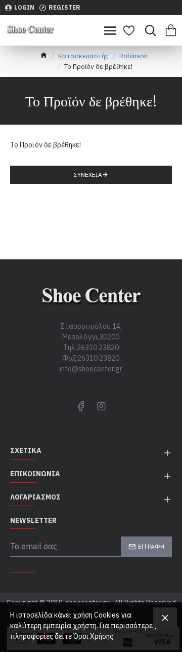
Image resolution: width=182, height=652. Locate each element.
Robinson (133, 56)
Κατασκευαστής (83, 56)
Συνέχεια (88, 174)
